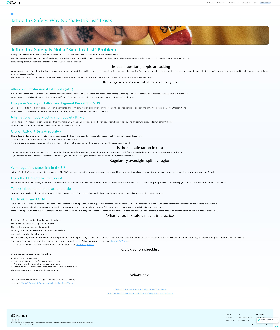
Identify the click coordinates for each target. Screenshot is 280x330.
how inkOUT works (120, 241)
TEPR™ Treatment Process (245, 317)
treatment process (85, 244)
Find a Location (230, 320)
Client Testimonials (261, 317)
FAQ (239, 314)
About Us (228, 314)
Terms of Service (256, 324)
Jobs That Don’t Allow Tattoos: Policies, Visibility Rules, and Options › (140, 293)
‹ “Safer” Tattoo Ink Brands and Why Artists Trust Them (140, 289)
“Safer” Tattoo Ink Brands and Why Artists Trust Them (47, 283)
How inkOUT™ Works (243, 320)
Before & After (260, 314)
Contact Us (229, 317)
